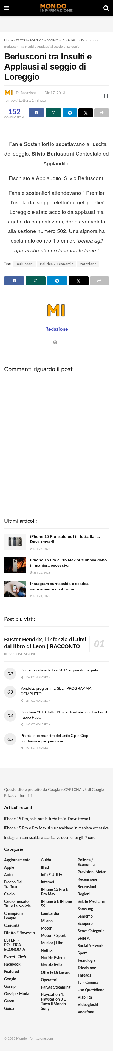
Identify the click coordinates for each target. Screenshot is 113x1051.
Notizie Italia (51, 965)
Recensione (87, 880)
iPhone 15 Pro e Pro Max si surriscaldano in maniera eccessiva (56, 828)
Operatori (49, 980)
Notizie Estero (53, 958)
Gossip (10, 987)
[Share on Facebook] (36, 112)
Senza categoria (91, 931)
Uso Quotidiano (91, 990)
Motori (47, 928)
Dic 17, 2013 (54, 93)
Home (8, 40)
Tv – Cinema (88, 983)
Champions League (13, 916)
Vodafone (86, 1012)
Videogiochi (88, 1005)
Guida (9, 1009)
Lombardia (50, 914)
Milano (47, 921)
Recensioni (87, 887)
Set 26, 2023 (41, 572)
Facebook (12, 964)
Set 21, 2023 (41, 596)
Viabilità (85, 997)
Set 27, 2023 (41, 549)
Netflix (46, 951)
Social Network (90, 946)
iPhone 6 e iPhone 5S (56, 904)
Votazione (88, 263)
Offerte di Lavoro (55, 973)
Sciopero (85, 924)
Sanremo (85, 916)
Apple (9, 868)
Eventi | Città (15, 957)
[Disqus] (56, 444)
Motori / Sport (53, 936)
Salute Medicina (91, 902)
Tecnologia (86, 961)
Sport (82, 953)
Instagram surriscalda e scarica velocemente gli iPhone (49, 838)
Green (9, 1001)
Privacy (10, 796)
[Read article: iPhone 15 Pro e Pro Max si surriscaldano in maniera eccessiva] (15, 565)
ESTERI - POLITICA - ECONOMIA (40, 40)
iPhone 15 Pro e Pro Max (54, 892)
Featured (11, 972)
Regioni (84, 894)
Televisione (87, 968)
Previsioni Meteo (92, 872)
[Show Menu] (6, 8)
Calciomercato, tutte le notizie (17, 904)
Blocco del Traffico (13, 884)
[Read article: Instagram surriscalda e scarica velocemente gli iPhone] (15, 589)
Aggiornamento (17, 860)
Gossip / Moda (16, 994)
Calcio (9, 894)
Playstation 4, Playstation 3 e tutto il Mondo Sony (53, 1002)
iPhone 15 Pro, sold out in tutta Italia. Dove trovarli (47, 819)
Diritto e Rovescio (19, 933)
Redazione (28, 93)
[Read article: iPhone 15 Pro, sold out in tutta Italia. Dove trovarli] (15, 542)
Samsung (85, 909)
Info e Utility (51, 875)
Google (10, 979)
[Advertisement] (56, 23)
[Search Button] (106, 8)
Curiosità (11, 926)
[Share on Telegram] (70, 112)
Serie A (84, 938)
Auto (8, 875)
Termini (25, 796)
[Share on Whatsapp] (53, 112)
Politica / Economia (81, 40)
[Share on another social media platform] (101, 112)
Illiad (45, 868)
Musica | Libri (52, 943)
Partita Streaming (55, 987)
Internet (47, 882)
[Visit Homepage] (56, 8)
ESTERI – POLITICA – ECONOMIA (14, 945)
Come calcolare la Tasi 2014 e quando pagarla (59, 670)
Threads (84, 975)
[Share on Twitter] (85, 112)
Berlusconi (25, 263)
